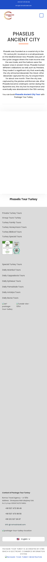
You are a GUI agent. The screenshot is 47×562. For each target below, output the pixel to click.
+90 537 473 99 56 (13, 514)
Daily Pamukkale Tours (13, 286)
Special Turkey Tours (12, 264)
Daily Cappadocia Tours (13, 275)
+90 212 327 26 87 (13, 519)
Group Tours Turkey (11, 217)
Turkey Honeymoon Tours (14, 227)
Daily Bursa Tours (10, 298)
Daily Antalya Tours (11, 292)
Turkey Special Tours (12, 236)
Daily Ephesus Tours (11, 281)
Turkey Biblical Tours (12, 231)
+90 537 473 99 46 (23, 2)
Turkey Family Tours (11, 222)
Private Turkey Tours (12, 213)
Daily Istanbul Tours (11, 269)
